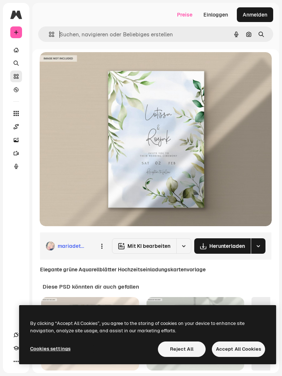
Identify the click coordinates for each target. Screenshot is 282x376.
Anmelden (255, 14)
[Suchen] (16, 63)
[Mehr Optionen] (101, 246)
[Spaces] (16, 127)
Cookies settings (50, 349)
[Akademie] (16, 348)
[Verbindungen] (16, 335)
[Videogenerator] (16, 153)
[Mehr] (16, 361)
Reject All (182, 349)
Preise (184, 14)
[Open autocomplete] (49, 34)
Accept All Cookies (238, 349)
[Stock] (16, 76)
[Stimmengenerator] (16, 166)
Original (86, 65)
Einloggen (215, 14)
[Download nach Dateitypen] (258, 246)
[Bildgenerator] (16, 140)
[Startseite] (16, 50)
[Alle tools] (16, 113)
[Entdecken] (16, 89)
